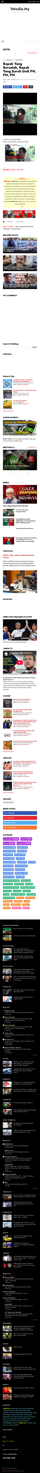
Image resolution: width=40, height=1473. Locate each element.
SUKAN (19, 858)
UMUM (28, 884)
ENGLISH (24, 881)
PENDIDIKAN (19, 873)
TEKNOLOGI (7, 862)
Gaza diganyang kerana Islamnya (15, 506)
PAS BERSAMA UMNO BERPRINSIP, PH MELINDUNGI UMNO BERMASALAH (25, 521)
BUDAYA (17, 901)
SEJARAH (17, 884)
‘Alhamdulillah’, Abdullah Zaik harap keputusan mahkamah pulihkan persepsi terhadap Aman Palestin (23, 1328)
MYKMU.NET (9, 1165)
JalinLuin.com (9, 1150)
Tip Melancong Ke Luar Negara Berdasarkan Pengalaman (23, 381)
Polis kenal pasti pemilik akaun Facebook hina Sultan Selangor (23, 773)
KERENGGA (9, 1144)
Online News (9, 1033)
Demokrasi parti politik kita (22, 699)
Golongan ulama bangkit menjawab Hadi (16, 1184)
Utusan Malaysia (10, 1292)
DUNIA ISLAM (8, 898)
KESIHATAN (7, 851)
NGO (18, 877)
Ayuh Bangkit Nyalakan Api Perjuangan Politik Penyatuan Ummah (24, 1111)
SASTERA (6, 901)
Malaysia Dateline (10, 1174)
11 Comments (25, 702)
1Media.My (19, 9)
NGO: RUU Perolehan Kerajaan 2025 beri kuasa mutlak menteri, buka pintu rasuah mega (24, 978)
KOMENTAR (7, 847)
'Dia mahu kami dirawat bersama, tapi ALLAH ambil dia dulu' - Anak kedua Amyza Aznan (24, 1258)
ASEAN (25, 905)
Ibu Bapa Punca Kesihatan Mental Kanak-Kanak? (23, 1124)
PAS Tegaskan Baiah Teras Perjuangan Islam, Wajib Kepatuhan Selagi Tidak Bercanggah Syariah (23, 950)
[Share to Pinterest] (25, 86)
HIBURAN (6, 884)
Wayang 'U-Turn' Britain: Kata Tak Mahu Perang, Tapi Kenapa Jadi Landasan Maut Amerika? (23, 1063)
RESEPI (25, 908)
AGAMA (20, 862)
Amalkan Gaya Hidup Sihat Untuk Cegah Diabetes (23, 998)
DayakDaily (8, 1304)
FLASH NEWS (19, 60)
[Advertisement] (20, 27)
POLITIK (23, 839)
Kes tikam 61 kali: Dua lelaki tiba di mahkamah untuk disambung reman (24, 762)
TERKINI (20, 851)
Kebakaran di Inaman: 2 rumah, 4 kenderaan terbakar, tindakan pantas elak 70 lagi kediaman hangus (18, 1168)
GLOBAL (20, 847)
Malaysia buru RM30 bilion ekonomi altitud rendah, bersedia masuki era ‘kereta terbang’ (19, 1019)
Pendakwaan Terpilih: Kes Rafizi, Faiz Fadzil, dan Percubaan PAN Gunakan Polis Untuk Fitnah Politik (25, 722)
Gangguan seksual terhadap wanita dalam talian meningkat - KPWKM (23, 1396)
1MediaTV (10, 60)
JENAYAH (6, 870)
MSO (6, 1182)
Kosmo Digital (9, 1277)
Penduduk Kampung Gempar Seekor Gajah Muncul (19, 1035)
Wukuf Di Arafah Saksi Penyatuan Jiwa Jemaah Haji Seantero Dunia (24, 1131)
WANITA (29, 894)
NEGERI (6, 855)
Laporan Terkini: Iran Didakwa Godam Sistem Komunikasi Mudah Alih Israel (24, 1196)
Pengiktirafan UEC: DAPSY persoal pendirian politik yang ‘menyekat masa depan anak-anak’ (24, 1224)
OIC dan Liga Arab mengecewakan (22, 511)
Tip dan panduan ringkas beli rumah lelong (24, 391)
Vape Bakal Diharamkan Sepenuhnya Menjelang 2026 (24, 991)
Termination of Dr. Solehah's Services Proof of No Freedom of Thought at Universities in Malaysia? (18, 1159)
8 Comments (24, 384)
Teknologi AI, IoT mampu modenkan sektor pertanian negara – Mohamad (19, 1280)
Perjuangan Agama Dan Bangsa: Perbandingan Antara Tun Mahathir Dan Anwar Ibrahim (26, 539)
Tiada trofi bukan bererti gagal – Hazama (16, 1293)
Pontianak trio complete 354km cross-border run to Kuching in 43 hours (19, 1307)
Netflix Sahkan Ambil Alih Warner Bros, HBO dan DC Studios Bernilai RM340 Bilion (23, 1265)
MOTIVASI (29, 898)
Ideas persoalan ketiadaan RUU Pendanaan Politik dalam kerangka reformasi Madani (23, 1376)
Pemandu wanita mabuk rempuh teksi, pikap (16, 1146)
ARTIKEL (18, 870)
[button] (2, 1)
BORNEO (6, 873)
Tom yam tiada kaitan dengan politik (25, 741)
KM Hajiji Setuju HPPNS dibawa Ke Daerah (17, 1152)
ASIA (25, 901)
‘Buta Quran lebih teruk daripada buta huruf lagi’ (18, 1287)
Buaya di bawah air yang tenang (23, 929)
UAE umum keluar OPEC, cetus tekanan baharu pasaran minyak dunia (24, 1368)
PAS (30, 862)
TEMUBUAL (15, 905)
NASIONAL (20, 843)
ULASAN (6, 891)
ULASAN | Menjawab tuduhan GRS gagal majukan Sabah (24, 731)
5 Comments (25, 404)
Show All (35, 1055)
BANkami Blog (9, 1011)
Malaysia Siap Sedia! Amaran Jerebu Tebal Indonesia (19, 1012)
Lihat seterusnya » (8, 411)
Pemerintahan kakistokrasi (24, 528)
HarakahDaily (9, 1285)
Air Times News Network (13, 1312)
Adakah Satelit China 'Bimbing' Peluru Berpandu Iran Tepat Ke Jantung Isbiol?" (24, 1070)
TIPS (5, 894)
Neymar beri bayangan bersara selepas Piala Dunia (22, 1237)
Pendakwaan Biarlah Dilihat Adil (22, 1354)
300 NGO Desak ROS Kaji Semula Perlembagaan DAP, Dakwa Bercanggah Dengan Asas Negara (23, 971)
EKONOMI (18, 855)
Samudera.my (9, 1039)
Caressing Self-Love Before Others (23, 1388)
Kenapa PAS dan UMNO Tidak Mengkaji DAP (22, 711)
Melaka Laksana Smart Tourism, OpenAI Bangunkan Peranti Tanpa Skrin (23, 1204)
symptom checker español (10, 1449)
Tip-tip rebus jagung (19, 401)
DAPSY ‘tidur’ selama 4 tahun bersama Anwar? (18, 556)
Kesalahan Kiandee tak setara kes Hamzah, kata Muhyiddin (18, 1050)
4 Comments (25, 395)
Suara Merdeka (10, 1017)
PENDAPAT (7, 877)
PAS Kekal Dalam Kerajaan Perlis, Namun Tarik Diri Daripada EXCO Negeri (23, 958)
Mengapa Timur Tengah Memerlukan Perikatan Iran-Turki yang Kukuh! (24, 1083)
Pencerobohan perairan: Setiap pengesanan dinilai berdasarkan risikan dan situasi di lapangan (18, 1315)
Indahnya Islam (17, 1347)
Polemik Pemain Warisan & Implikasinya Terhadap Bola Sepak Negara (23, 1244)
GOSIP (19, 898)
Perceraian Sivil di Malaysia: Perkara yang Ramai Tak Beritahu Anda (19, 1042)
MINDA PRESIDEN (26, 887)
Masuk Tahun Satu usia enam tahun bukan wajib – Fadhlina (23, 1216)
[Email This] (30, 86)
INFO (5, 905)
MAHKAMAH (19, 866)
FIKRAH (6, 908)
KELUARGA (15, 908)
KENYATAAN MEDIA (10, 887)
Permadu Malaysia (11, 1157)
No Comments (25, 776)
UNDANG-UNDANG (10, 881)
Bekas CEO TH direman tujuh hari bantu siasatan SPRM (23, 1334)
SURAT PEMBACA (16, 894)
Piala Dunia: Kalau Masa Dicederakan (24, 936)
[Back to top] (35, 1468)
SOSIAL (25, 891)
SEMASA (6, 866)
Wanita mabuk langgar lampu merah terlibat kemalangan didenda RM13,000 (24, 784)
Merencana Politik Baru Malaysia (16, 466)
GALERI (16, 891)
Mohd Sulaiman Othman (13, 1047)
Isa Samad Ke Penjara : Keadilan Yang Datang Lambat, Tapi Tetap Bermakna (24, 1090)
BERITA (6, 843)
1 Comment (25, 766)
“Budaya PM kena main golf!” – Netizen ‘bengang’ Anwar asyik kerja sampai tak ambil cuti (19, 1177)
